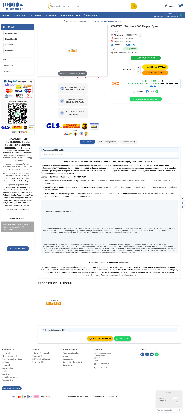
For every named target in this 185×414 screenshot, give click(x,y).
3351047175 (102, 368)
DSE (4, 60)
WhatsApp (124, 339)
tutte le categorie (24, 181)
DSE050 (7, 72)
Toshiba (7, 181)
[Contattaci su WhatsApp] (181, 15)
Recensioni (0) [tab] (129, 142)
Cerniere (10, 203)
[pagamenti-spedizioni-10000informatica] (17, 106)
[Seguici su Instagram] (147, 354)
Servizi (4, 371)
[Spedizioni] (73, 129)
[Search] (134, 6)
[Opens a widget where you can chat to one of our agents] (169, 401)
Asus (14, 178)
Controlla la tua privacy (11, 388)
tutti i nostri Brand (21, 209)
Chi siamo (5, 362)
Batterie (16, 205)
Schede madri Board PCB (22, 192)
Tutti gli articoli (17, 249)
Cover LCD (8, 200)
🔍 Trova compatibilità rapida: (52, 150)
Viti (30, 195)
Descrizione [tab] (87, 142)
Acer (18, 178)
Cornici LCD (18, 200)
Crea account (68, 359)
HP (23, 178)
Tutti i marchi (37, 362)
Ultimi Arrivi (37, 356)
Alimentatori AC (12, 187)
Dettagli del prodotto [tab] (107, 142)
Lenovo (28, 178)
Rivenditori (6, 374)
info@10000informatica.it (107, 364)
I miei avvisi (68, 365)
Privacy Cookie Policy (10, 356)
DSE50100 (8, 66)
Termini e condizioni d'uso (12, 359)
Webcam (6, 195)
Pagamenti (6, 365)
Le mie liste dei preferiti (72, 362)
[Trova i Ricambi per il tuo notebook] (152, 354)
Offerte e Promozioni (40, 353)
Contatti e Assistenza (10, 377)
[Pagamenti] (31, 396)
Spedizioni (6, 353)
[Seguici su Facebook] (142, 354)
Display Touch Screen (19, 195)
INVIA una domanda (100, 339)
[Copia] (140, 35)
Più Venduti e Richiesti (41, 359)
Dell (13, 181)
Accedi (66, 356)
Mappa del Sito (7, 380)
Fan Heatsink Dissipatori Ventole (17, 198)
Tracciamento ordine (71, 353)
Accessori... (26, 205)
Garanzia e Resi (8, 368)
